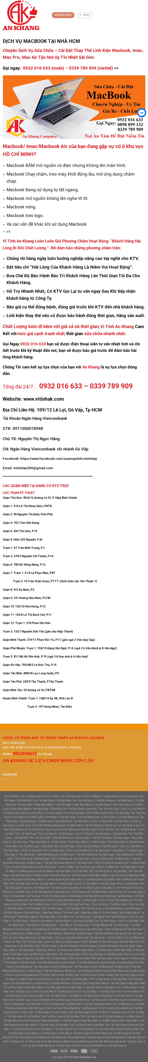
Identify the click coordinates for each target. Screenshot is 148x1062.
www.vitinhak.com (43, 399)
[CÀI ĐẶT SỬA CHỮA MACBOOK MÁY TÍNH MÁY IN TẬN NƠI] (24, 15)
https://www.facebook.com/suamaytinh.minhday (58, 459)
